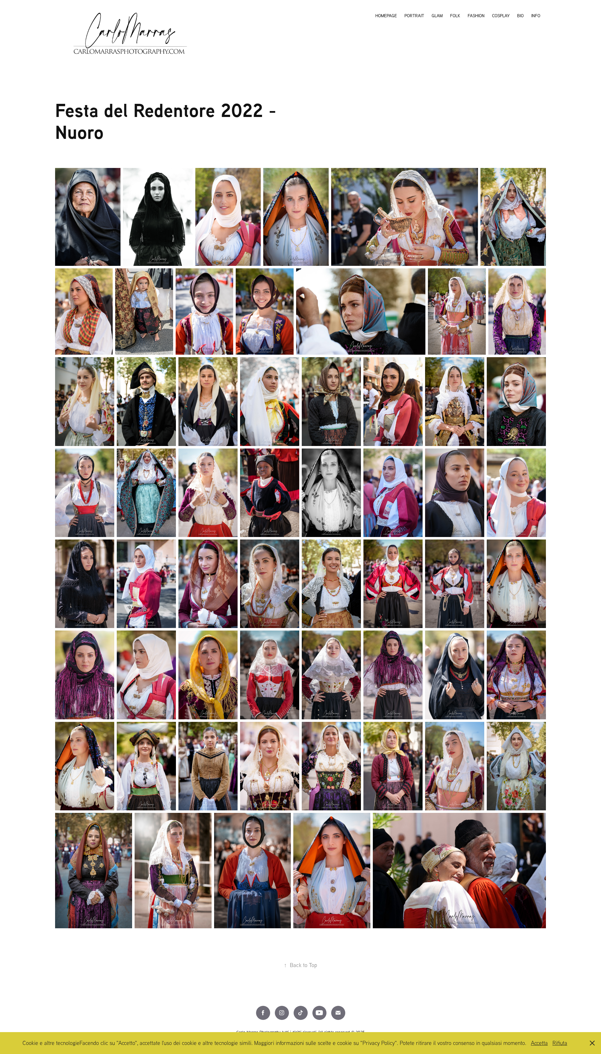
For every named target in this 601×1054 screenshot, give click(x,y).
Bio (520, 15)
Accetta (539, 1042)
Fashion (476, 15)
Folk (455, 15)
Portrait (414, 15)
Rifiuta (559, 1042)
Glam (437, 15)
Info (535, 15)
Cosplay (501, 15)
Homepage (386, 15)
